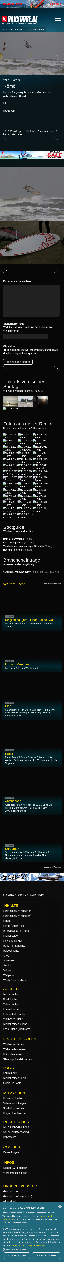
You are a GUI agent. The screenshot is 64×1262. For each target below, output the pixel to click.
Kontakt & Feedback (15, 1167)
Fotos (20, 29)
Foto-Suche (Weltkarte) (17, 1029)
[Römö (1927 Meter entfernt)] (40, 498)
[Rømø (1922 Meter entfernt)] (25, 498)
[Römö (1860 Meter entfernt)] (25, 486)
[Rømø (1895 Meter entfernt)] (10, 492)
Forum (7, 920)
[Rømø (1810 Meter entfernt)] (10, 480)
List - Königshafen (13, 542)
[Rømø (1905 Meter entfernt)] (40, 492)
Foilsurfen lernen (12, 1054)
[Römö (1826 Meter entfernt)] (25, 480)
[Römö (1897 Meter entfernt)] (25, 492)
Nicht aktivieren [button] (46, 1255)
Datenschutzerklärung (38, 349)
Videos (7, 970)
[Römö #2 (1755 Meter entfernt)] (10, 474)
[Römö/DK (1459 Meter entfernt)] (25, 449)
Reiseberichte (11, 950)
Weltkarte (17, 134)
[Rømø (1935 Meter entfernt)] (40, 504)
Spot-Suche (10, 999)
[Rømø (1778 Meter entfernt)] (25, 474)
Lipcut (21, 131)
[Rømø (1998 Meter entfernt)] (25, 517)
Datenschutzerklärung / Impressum (27, 1245)
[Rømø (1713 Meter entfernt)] (10, 468)
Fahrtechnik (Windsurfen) (17, 910)
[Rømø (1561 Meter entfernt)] (25, 455)
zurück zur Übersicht (52, 584)
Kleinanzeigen (11, 935)
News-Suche (10, 994)
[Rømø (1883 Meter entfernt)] (40, 486)
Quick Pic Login (12, 1083)
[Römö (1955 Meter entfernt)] (40, 511)
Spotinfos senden (13, 1108)
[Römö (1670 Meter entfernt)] (40, 462)
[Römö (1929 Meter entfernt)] (10, 504)
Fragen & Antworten (14, 1113)
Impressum (9, 1137)
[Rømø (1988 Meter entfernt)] (10, 517)
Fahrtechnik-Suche (14, 1014)
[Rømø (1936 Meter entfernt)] (10, 511)
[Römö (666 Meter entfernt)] (10, 437)
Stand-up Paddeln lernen (17, 1059)
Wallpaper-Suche (13, 1019)
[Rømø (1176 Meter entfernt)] (10, 449)
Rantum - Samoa (12, 549)
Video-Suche (10, 1004)
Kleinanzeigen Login (14, 1078)
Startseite (8, 29)
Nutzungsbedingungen (16, 1127)
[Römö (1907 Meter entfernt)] (10, 498)
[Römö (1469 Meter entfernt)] (40, 449)
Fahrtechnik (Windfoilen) (17, 915)
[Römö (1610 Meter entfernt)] (40, 455)
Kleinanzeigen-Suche (15, 1024)
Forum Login (10, 1073)
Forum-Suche (11, 1009)
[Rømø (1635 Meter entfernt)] (25, 462)
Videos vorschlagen (14, 1103)
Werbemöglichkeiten (15, 1172)
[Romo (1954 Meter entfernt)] (25, 511)
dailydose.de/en (12, 1196)
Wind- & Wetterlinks (14, 980)
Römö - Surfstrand (13, 538)
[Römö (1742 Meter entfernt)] (25, 468)
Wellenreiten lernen (14, 1049)
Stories (7, 965)
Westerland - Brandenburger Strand (22, 546)
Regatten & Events (14, 945)
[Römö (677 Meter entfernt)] (25, 437)
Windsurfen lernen (13, 1044)
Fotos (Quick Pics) (14, 925)
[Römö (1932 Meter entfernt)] (25, 504)
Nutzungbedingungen (20, 353)
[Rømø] (10, 411)
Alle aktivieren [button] (17, 1255)
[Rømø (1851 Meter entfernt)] (40, 480)
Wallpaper (9, 975)
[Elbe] (25, 405)
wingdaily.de (10, 1201)
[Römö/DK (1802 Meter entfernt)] (40, 474)
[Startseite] (20, 22)
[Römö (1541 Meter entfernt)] (10, 455)
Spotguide (9, 960)
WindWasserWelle (24, 571)
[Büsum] (10, 405)
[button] (32, 1249)
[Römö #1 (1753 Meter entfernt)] (40, 468)
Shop (6, 955)
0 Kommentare (46, 131)
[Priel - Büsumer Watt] (40, 405)
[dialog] (32, 1232)
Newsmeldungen (12, 940)
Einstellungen (11, 1152)
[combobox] (60, 1206)
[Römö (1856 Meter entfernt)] (10, 486)
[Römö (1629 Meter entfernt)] (10, 462)
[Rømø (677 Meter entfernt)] (40, 443)
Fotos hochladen (13, 1098)
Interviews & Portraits (16, 930)
